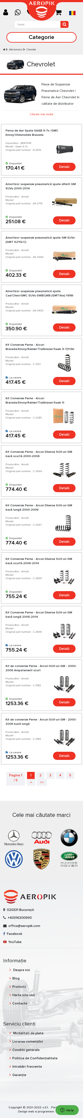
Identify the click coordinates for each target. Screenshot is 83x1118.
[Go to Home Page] (4, 49)
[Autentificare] (7, 13)
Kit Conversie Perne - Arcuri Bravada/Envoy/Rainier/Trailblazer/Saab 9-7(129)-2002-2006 (35, 402)
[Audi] (41, 837)
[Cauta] (64, 24)
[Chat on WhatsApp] (19, 13)
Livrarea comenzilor (27, 1041)
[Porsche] (41, 859)
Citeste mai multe (41, 114)
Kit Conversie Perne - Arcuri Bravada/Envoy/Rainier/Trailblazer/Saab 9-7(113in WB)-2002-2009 (40, 349)
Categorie (41, 37)
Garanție (19, 1075)
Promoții (19, 987)
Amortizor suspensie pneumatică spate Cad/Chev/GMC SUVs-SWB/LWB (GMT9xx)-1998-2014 (40, 295)
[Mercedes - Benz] (13, 837)
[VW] (13, 859)
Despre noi (21, 970)
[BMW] (69, 837)
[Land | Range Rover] (69, 859)
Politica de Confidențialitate (34, 1058)
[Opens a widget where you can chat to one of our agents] (67, 1110)
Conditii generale (26, 1050)
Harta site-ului (23, 995)
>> (42, 782)
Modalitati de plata (27, 1033)
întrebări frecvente (27, 1066)
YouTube (14, 942)
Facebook (13, 934)
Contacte (19, 1003)
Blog (16, 978)
